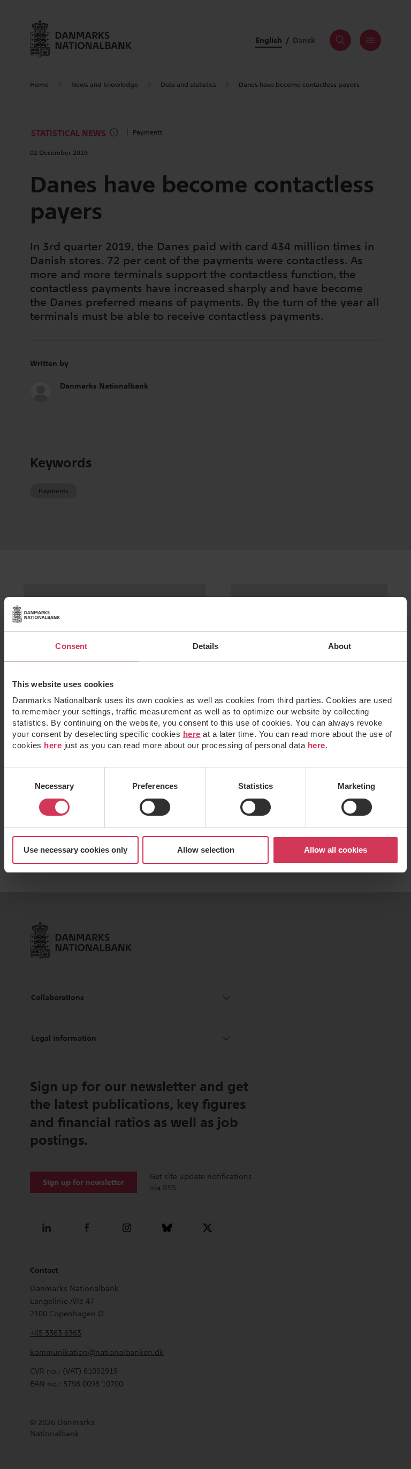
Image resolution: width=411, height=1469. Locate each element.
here (192, 734)
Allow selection (205, 849)
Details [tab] (206, 646)
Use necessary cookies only (75, 849)
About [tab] (340, 646)
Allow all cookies (335, 849)
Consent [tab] (71, 646)
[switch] (155, 807)
